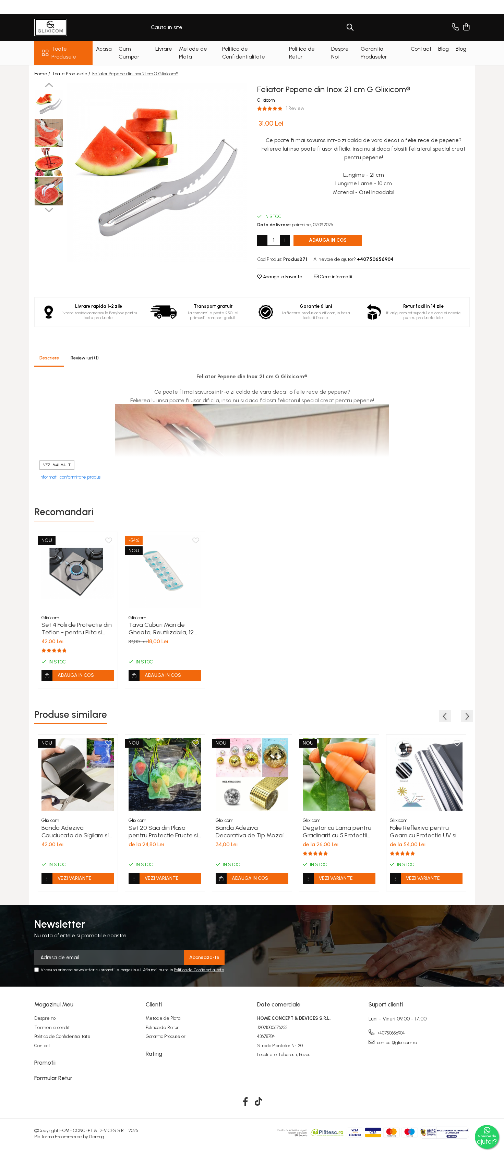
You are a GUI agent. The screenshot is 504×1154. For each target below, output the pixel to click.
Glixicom (266, 100)
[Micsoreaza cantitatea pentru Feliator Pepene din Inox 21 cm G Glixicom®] (262, 240)
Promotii (45, 1062)
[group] (157, 172)
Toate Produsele (63, 53)
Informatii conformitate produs (69, 477)
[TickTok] (259, 1102)
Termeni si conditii (53, 1027)
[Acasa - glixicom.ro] (68, 27)
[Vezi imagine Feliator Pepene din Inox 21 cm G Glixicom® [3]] (49, 191)
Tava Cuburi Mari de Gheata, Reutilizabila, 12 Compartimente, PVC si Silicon (161, 628)
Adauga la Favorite (282, 277)
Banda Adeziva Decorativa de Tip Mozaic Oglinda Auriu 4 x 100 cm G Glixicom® (252, 831)
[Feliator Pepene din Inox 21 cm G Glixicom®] (157, 172)
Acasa (104, 49)
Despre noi (45, 1018)
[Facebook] (246, 1102)
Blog (443, 49)
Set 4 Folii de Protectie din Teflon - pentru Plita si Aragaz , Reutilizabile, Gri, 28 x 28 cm (76, 628)
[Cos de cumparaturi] (466, 27)
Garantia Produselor (165, 1036)
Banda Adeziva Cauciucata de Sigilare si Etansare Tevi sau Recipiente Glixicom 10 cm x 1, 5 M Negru (76, 831)
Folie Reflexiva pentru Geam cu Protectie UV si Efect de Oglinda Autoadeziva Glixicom (423, 831)
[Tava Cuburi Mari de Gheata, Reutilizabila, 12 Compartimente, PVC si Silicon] (165, 571)
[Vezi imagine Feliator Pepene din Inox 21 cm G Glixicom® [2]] (49, 162)
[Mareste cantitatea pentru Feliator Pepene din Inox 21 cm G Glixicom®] (285, 240)
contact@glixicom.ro (396, 1042)
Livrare (163, 49)
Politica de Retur (162, 1027)
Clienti (154, 1004)
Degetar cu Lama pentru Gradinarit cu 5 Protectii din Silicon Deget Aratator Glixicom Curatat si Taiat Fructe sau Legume (338, 831)
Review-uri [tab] (85, 357)
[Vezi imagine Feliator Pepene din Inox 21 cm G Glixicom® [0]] (49, 104)
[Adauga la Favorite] (108, 540)
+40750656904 (390, 1033)
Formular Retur (53, 1078)
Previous (49, 86)
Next (49, 209)
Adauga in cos (328, 240)
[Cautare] (350, 27)
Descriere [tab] (49, 357)
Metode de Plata (163, 1018)
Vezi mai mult (57, 465)
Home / (42, 74)
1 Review (295, 108)
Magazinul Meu (53, 1004)
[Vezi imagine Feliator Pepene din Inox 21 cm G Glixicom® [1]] (49, 133)
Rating (154, 1053)
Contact (421, 49)
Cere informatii (335, 277)
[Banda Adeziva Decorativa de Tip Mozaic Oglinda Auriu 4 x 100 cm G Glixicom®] (252, 774)
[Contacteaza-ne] (455, 27)
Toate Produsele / (71, 74)
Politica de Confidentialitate (199, 969)
